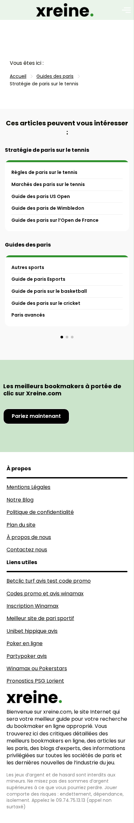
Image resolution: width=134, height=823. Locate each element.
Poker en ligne (25, 643)
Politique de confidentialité (40, 512)
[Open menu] (126, 10)
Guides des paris (28, 244)
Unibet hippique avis (32, 631)
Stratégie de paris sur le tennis (47, 150)
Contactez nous (27, 549)
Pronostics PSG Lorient (35, 681)
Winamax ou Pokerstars (37, 668)
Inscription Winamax (33, 606)
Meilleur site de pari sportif (40, 618)
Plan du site (21, 525)
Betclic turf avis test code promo (49, 581)
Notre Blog (20, 500)
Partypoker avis (27, 656)
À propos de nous (29, 537)
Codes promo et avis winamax (45, 593)
